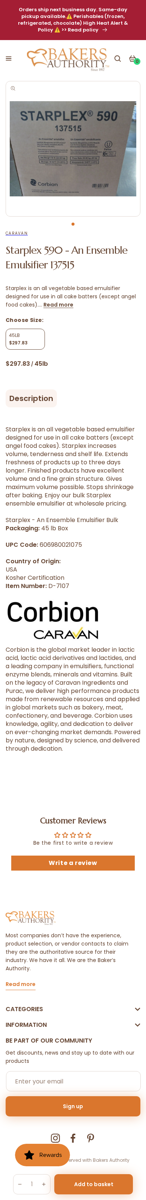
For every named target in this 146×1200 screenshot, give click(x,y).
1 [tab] (73, 224)
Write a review (73, 863)
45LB (18, 339)
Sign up (73, 1106)
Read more (58, 304)
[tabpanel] (73, 149)
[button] (9, 58)
